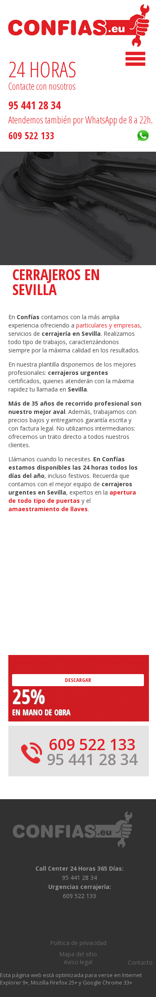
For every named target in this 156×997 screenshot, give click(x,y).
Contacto (140, 962)
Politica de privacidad (78, 943)
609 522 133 (31, 135)
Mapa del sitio (78, 954)
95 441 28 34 (34, 105)
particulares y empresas (108, 325)
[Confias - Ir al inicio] (83, 830)
